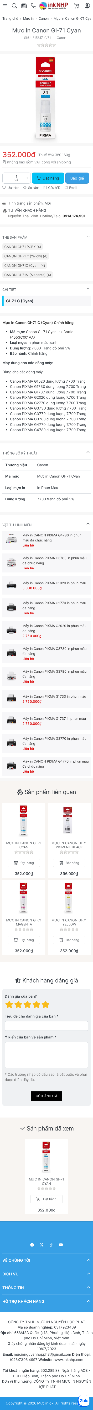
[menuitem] (22, 246)
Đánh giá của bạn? (21, 996)
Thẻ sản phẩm (14, 237)
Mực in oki (45, 1403)
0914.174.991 (73, 216)
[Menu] (5, 6)
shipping (64, 162)
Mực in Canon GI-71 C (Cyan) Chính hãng (37, 322)
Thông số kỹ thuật (19, 453)
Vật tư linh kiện (17, 525)
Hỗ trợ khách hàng (23, 1301)
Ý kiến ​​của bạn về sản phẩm (29, 1037)
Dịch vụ (10, 1274)
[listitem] (46, 98)
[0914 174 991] (34, 6)
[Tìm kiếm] (15, 6)
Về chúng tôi (16, 1260)
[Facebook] (32, 1245)
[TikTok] (51, 1245)
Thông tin (13, 1287)
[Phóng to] (46, 98)
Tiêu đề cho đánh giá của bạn (30, 1016)
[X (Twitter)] (42, 1245)
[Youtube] (61, 1245)
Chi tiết (9, 289)
